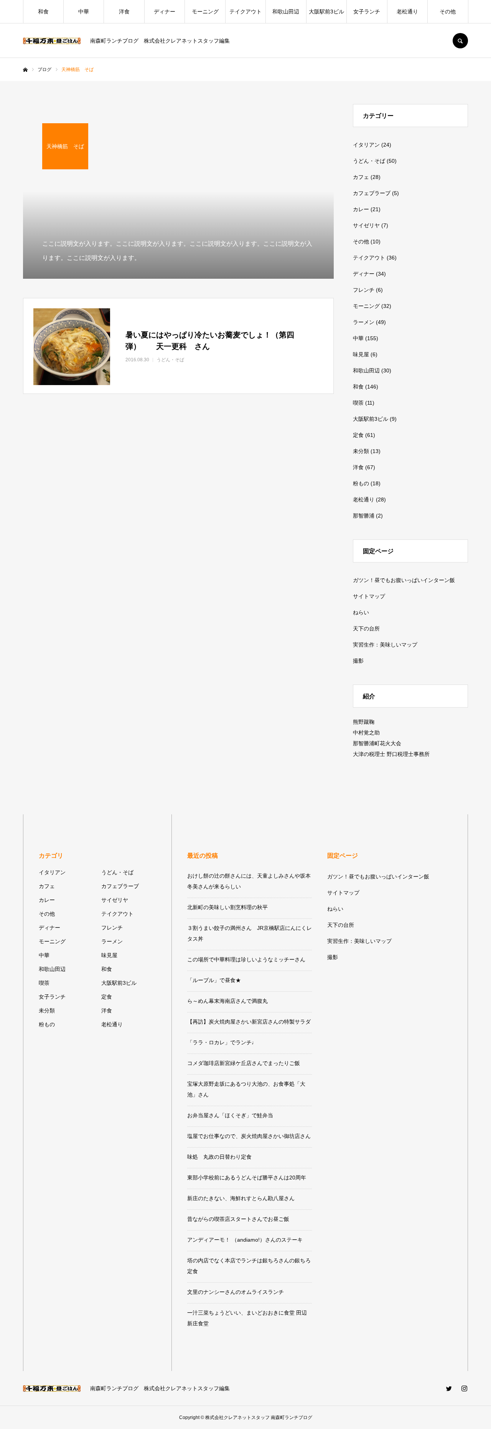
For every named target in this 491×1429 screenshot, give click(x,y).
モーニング (205, 11)
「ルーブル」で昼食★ (214, 980)
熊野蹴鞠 (363, 722)
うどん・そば (369, 161)
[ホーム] (25, 70)
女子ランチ (366, 11)
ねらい (361, 612)
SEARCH (460, 40)
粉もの (361, 483)
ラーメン (363, 322)
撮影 (358, 661)
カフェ (361, 177)
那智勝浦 (363, 516)
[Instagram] (464, 1388)
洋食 (124, 11)
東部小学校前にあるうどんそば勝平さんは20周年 (246, 1177)
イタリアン (366, 145)
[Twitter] (449, 1388)
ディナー (164, 11)
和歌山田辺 (285, 11)
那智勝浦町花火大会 (377, 743)
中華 (83, 11)
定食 (358, 435)
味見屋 (361, 354)
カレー (361, 209)
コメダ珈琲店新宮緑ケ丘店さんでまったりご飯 (243, 1063)
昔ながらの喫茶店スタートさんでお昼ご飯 (238, 1219)
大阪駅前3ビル (326, 11)
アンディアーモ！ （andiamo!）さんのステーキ (245, 1240)
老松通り (407, 11)
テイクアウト (245, 11)
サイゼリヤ (366, 225)
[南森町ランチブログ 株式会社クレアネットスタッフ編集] (52, 41)
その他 (448, 11)
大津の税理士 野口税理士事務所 (391, 754)
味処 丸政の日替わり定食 (219, 1157)
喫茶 (358, 403)
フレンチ (363, 290)
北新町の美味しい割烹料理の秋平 (227, 907)
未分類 (361, 451)
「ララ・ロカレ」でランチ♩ (222, 1042)
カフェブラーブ (371, 193)
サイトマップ (369, 596)
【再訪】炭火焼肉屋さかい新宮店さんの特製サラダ (249, 1022)
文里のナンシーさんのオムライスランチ (235, 1292)
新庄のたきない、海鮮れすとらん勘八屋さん (241, 1198)
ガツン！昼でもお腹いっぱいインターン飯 (404, 580)
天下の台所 (366, 628)
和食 (43, 11)
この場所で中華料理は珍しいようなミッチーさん (246, 959)
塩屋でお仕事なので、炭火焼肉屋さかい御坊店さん (249, 1136)
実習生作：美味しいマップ (385, 645)
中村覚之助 (366, 732)
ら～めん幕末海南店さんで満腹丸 (227, 1001)
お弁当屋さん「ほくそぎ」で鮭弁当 (230, 1115)
